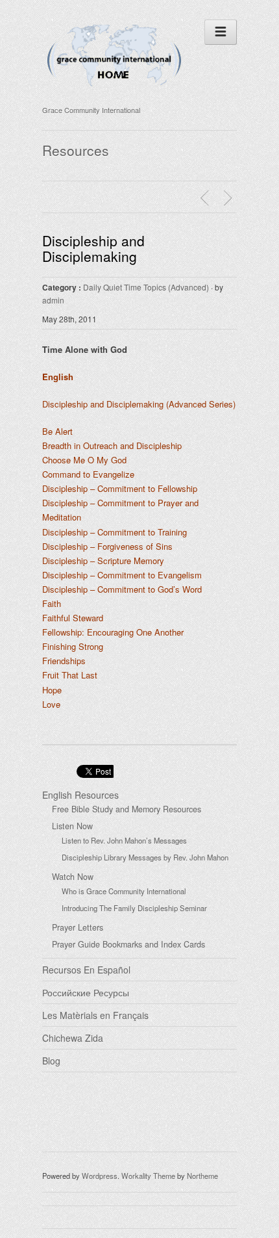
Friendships (64, 660)
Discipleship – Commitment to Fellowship (119, 488)
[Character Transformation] (230, 198)
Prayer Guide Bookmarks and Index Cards (128, 944)
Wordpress (99, 1175)
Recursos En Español (86, 969)
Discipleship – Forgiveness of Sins (107, 546)
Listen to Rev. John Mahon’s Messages (124, 840)
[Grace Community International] (114, 92)
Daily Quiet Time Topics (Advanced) (146, 286)
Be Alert (57, 431)
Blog (51, 1060)
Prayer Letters (77, 927)
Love (51, 704)
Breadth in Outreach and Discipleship (112, 445)
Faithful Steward (72, 618)
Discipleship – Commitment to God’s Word (122, 589)
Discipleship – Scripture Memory (103, 560)
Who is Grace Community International (124, 891)
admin (53, 299)
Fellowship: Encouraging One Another (113, 632)
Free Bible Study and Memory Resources (126, 809)
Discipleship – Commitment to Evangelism (122, 575)
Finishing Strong (72, 646)
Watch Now (72, 877)
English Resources (80, 794)
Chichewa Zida (72, 1037)
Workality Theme (148, 1175)
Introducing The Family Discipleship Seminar (134, 908)
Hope (52, 690)
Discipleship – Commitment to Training (114, 532)
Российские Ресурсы (85, 992)
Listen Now (72, 826)
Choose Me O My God (84, 460)
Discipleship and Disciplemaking (93, 248)
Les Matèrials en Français (95, 1015)
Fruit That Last (69, 675)
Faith (51, 603)
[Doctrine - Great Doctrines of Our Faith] (206, 198)
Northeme (202, 1175)
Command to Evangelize (88, 474)
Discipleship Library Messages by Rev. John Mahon (145, 857)
